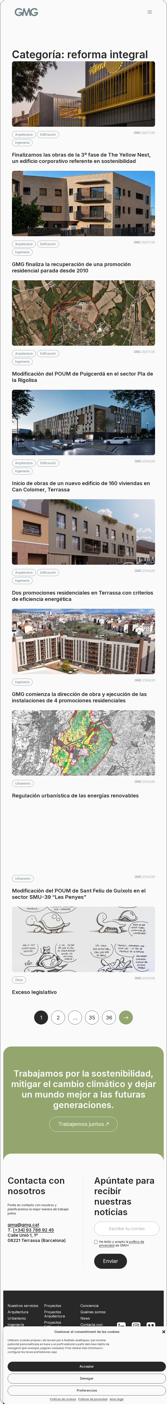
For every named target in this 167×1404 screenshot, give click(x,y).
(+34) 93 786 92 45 (33, 1230)
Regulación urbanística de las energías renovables (75, 795)
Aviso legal (117, 1399)
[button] (164, 1332)
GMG (26, 12)
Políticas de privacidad (92, 1399)
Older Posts (126, 1017)
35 (92, 1017)
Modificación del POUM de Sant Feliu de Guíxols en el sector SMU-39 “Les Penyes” (79, 894)
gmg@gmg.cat (23, 1224)
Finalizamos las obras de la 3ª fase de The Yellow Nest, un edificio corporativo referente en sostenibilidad (81, 158)
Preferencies (87, 1390)
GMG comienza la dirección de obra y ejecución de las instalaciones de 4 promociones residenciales (79, 697)
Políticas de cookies (63, 1399)
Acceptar (87, 1366)
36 (109, 1017)
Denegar (87, 1378)
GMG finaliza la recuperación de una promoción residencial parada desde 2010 (71, 267)
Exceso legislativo (34, 992)
